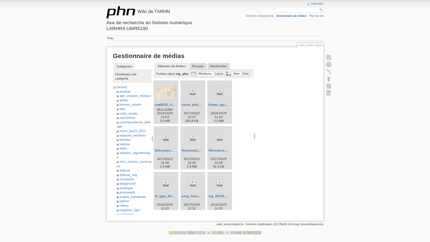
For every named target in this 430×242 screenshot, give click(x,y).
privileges (126, 188)
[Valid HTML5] (215, 232)
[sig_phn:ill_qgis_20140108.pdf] (166, 183)
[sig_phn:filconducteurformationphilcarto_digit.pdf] (220, 137)
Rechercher (218, 66)
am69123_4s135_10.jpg (172, 104)
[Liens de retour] (328, 71)
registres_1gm (130, 210)
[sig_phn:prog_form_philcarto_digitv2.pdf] (193, 183)
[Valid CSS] (234, 232)
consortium (127, 117)
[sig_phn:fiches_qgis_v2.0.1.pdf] (220, 92)
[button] (205, 73)
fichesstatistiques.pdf (198, 150)
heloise (125, 144)
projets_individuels (133, 197)
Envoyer (198, 66)
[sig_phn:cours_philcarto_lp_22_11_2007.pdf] (193, 92)
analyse (125, 91)
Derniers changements (260, 15)
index (123, 148)
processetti (127, 192)
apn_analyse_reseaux (135, 95)
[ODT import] (328, 93)
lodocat (125, 170)
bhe (122, 109)
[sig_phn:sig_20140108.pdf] (220, 183)
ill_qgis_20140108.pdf (171, 196)
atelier (124, 100)
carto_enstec (129, 113)
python (124, 201)
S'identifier (317, 3)
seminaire (126, 214)
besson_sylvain (130, 104)
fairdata (125, 139)
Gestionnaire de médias (291, 15)
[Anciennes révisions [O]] (328, 64)
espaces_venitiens (133, 135)
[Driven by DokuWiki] (252, 232)
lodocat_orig (128, 175)
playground (127, 183)
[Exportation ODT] (328, 85)
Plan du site (316, 15)
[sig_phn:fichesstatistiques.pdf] (193, 137)
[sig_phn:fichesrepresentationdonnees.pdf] (166, 137)
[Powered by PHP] (196, 232)
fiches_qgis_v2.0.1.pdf (226, 104)
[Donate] (178, 232)
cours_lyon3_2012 (133, 131)
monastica (127, 179)
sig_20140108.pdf (222, 196)
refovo (124, 205)
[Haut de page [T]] (328, 78)
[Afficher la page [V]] (328, 57)
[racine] (121, 87)
